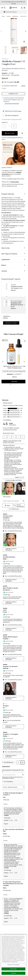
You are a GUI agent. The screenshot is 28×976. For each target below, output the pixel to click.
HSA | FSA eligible (9, 82)
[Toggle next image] (25, 31)
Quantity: (5, 122)
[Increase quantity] (14, 126)
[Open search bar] (4, 7)
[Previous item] (2, 361)
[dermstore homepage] (13, 8)
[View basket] (24, 7)
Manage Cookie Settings (13, 964)
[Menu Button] (1, 7)
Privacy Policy (6, 961)
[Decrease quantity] (4, 126)
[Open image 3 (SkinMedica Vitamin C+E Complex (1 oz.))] (24, 50)
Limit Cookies (13, 969)
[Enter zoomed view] (24, 41)
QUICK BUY (14, 381)
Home (3, 16)
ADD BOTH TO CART (11, 323)
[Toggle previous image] (1, 31)
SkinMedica (15, 16)
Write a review (6, 75)
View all (23, 85)
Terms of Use (14, 961)
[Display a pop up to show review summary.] (21, 374)
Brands (8, 16)
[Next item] (24, 361)
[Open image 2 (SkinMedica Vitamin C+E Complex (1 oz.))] (15, 50)
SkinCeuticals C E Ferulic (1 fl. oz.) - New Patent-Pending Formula (14, 367)
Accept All (13, 973)
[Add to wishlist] (22, 133)
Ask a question (15, 75)
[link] (22, 7)
